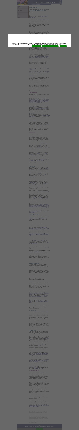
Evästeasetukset (63, 45)
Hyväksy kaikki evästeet (36, 45)
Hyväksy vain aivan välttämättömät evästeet (50, 45)
